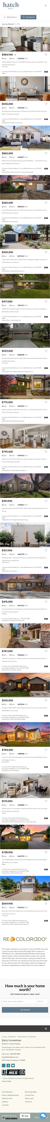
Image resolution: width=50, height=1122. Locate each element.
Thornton (28, 1102)
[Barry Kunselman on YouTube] (13, 1065)
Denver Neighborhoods (10, 1095)
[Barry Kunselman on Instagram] (3, 1065)
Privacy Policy (6, 1081)
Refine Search (12, 17)
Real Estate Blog (31, 1092)
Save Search (30, 17)
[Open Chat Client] (43, 1115)
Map (26, 1116)
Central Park (29, 1095)
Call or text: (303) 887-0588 (11, 1054)
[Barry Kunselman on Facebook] (8, 1065)
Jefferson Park (7, 1098)
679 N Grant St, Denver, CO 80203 (13, 1060)
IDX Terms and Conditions (35, 965)
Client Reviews (7, 1092)
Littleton (5, 1102)
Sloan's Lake (29, 1098)
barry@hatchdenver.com (10, 1057)
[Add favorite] (46, 55)
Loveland (5, 1105)
